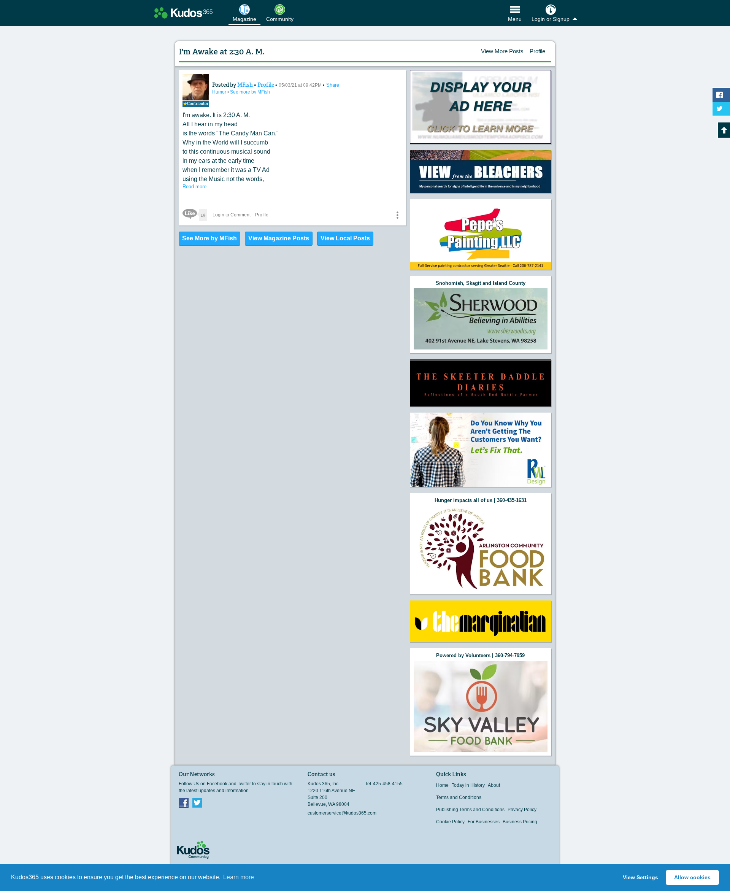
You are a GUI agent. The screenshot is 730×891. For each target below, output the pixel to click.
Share (332, 85)
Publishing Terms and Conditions (470, 809)
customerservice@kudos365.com (342, 813)
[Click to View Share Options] (397, 215)
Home (442, 785)
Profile (537, 51)
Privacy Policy (522, 809)
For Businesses (484, 821)
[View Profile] (195, 87)
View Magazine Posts (278, 238)
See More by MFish (209, 238)
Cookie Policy (450, 821)
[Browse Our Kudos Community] (183, 13)
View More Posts (502, 51)
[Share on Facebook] (721, 95)
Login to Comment (232, 215)
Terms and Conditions (458, 797)
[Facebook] (184, 802)
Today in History (468, 785)
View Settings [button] (640, 877)
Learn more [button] (238, 877)
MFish (245, 84)
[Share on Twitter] (721, 109)
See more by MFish (250, 92)
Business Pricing (520, 821)
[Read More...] (480, 107)
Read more (194, 186)
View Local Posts (345, 238)
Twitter (197, 802)
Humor (219, 92)
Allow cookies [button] (692, 877)
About (494, 785)
